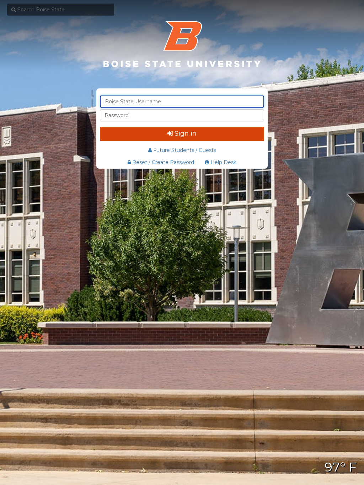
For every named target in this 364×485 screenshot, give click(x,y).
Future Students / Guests (184, 150)
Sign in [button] (186, 133)
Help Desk (222, 162)
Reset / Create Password (162, 162)
